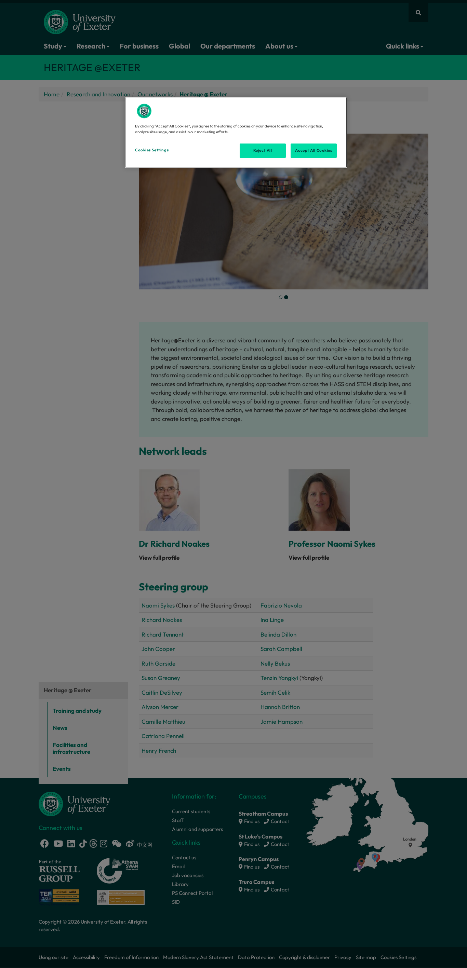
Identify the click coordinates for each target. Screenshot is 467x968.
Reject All (262, 150)
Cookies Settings (152, 150)
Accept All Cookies (313, 150)
